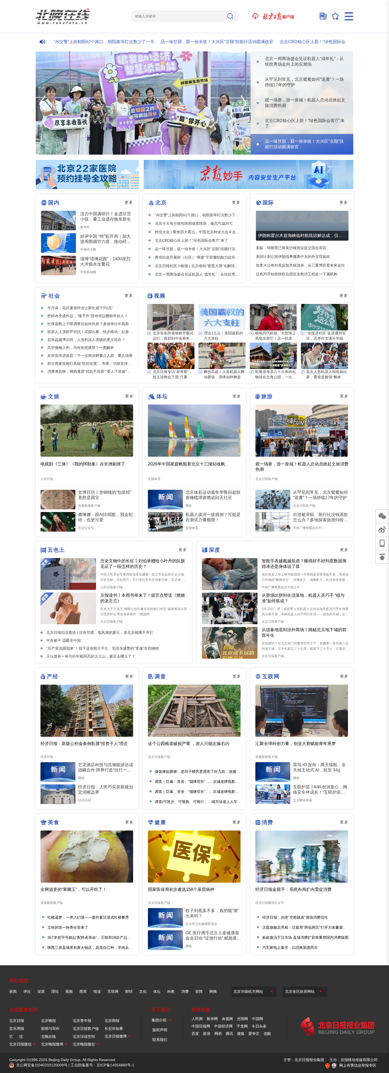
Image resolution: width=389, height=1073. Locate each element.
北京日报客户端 (86, 1028)
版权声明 (159, 1030)
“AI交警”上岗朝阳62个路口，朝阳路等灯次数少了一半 (82, 41)
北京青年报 (82, 1020)
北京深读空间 (84, 1036)
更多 (129, 202)
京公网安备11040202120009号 (41, 1065)
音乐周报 (16, 1028)
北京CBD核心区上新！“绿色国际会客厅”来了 (299, 41)
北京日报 (16, 1020)
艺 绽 (16, 1036)
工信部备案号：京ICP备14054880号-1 (102, 1065)
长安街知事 (114, 1028)
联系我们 (159, 1040)
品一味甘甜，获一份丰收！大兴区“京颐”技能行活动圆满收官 (195, 41)
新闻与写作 (50, 1028)
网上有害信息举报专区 (357, 1065)
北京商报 (112, 1020)
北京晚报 (48, 1020)
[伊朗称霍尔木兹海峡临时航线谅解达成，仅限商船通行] (302, 225)
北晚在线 (48, 1036)
